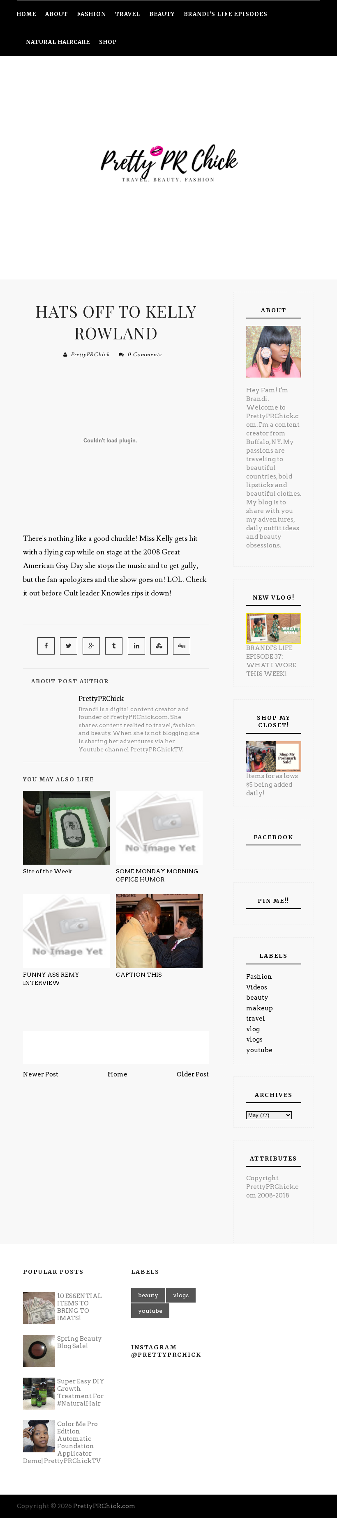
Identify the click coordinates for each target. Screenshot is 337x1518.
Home (117, 1074)
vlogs (254, 1039)
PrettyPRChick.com (104, 1506)
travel (255, 1018)
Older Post (193, 1074)
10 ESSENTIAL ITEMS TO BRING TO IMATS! (79, 1307)
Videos (256, 987)
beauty (257, 997)
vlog (253, 1029)
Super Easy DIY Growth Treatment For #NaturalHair (80, 1392)
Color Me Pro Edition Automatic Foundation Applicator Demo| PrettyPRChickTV (62, 1442)
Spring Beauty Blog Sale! (79, 1342)
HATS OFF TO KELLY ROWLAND (115, 321)
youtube (259, 1050)
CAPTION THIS (139, 974)
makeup (259, 1008)
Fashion (259, 976)
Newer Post (40, 1074)
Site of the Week (47, 871)
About (56, 14)
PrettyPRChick (90, 354)
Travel (127, 14)
